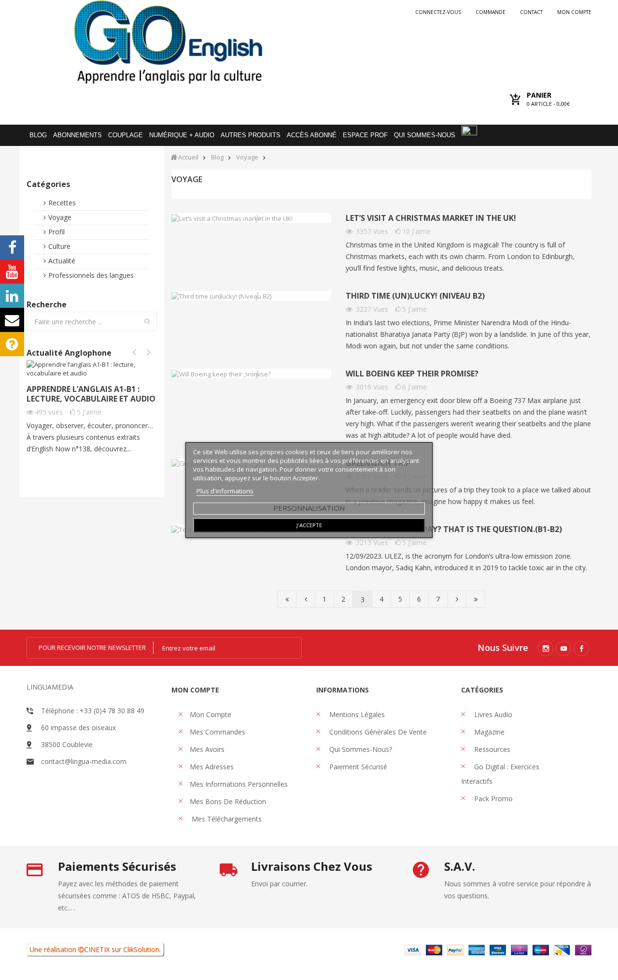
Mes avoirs (207, 749)
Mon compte (574, 12)
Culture (59, 246)
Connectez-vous (438, 12)
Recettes (62, 202)
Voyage (59, 217)
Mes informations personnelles (239, 784)
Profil (56, 231)
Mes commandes (217, 731)
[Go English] (168, 42)
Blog (217, 157)
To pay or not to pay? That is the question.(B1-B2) (454, 529)
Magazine (488, 731)
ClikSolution (141, 949)
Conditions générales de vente (377, 731)
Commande (491, 12)
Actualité (61, 260)
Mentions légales (356, 714)
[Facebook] (581, 648)
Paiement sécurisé (357, 766)
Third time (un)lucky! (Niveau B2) (415, 296)
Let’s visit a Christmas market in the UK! (431, 218)
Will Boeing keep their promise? (412, 374)
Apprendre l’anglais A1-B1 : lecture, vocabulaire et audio (91, 394)
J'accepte (309, 525)
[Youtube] (563, 648)
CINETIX (97, 949)
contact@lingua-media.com (83, 761)
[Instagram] (545, 648)
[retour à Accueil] (174, 157)
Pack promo (492, 798)
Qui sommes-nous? (359, 749)
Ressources (491, 749)
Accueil (188, 157)
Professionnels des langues (91, 275)
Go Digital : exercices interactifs (500, 774)
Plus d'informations (225, 491)
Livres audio (492, 714)
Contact (531, 12)
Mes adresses (212, 766)
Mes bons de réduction (228, 801)
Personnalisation (309, 508)
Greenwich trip (378, 463)
